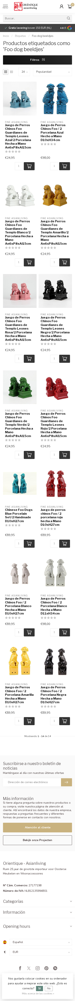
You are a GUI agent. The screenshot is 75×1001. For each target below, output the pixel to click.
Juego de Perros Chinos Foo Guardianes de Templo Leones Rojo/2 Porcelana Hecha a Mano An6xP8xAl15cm (54, 425)
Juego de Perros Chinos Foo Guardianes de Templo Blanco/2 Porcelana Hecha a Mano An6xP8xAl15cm (19, 232)
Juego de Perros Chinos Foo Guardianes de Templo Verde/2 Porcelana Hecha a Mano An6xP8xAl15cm (19, 425)
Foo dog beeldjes (42, 36)
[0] (70, 6)
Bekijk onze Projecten (37, 840)
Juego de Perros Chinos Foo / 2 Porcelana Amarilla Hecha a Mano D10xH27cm (19, 695)
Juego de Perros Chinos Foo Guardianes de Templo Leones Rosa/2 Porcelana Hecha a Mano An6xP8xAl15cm (18, 329)
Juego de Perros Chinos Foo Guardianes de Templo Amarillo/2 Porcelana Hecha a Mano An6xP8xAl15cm (55, 232)
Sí (39, 988)
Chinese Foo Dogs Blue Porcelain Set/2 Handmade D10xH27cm (19, 515)
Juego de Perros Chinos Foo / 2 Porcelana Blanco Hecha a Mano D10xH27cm (18, 606)
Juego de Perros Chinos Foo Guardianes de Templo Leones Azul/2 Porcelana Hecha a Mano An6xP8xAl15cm (18, 136)
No (49, 988)
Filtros (35, 60)
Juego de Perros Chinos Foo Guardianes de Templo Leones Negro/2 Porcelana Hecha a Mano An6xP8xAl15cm (55, 329)
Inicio (6, 36)
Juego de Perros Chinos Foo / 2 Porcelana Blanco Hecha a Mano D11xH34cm (54, 606)
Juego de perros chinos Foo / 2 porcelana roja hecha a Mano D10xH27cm (53, 517)
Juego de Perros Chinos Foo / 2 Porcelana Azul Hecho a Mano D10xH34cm (53, 132)
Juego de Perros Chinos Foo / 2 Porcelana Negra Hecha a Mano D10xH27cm (53, 695)
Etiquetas (20, 36)
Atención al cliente (37, 827)
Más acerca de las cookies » (38, 993)
